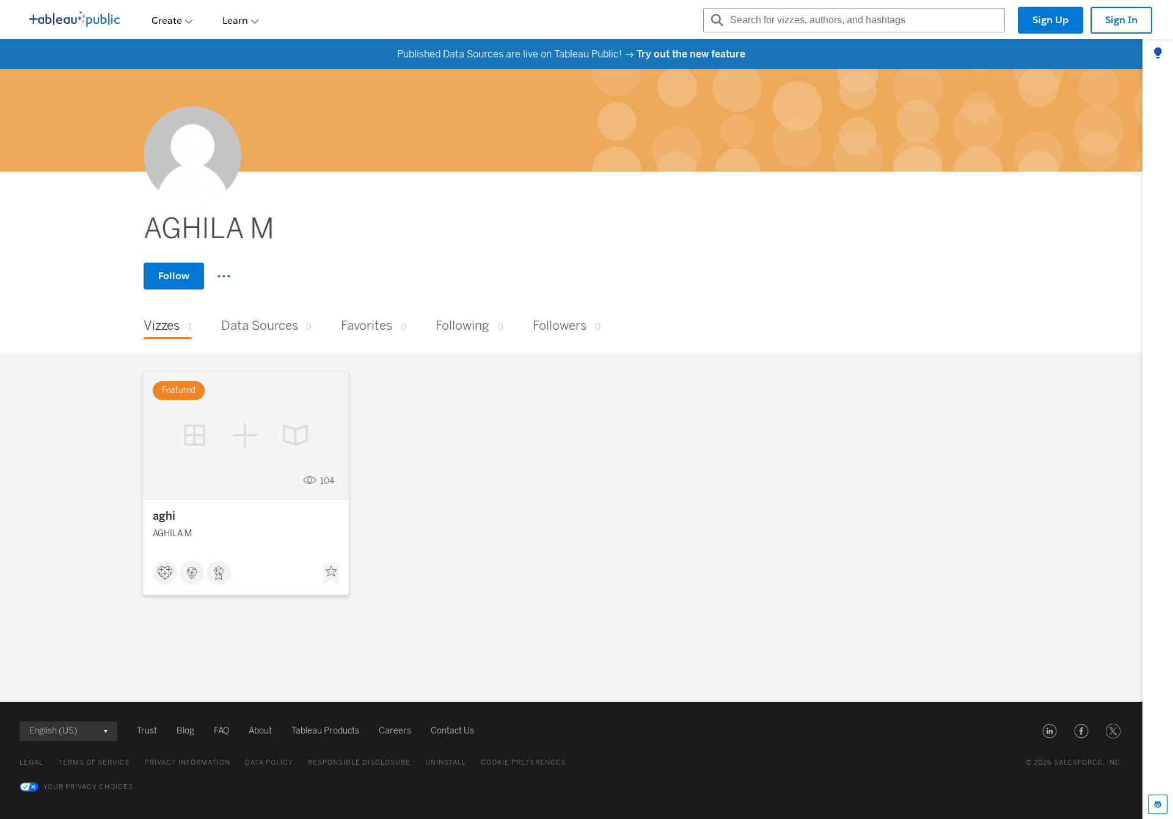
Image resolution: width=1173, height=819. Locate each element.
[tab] (1158, 54)
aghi (164, 516)
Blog (185, 731)
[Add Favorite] (331, 574)
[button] (1049, 731)
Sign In (1121, 19)
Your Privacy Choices (88, 787)
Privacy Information (187, 762)
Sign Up (1050, 19)
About (260, 731)
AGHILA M (172, 533)
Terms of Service (94, 762)
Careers (395, 731)
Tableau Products (325, 731)
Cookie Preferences (523, 762)
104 (327, 480)
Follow (173, 275)
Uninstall (445, 762)
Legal (31, 762)
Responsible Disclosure (359, 762)
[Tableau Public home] (74, 20)
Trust (147, 731)
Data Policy (269, 762)
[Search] (715, 20)
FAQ (221, 731)
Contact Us (452, 731)
